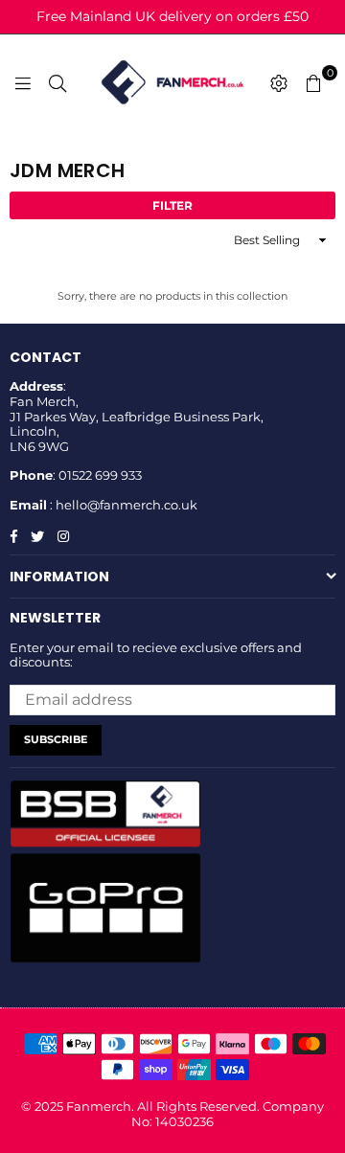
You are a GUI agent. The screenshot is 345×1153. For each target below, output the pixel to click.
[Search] (57, 82)
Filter (172, 205)
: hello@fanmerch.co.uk (122, 504)
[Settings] (279, 82)
